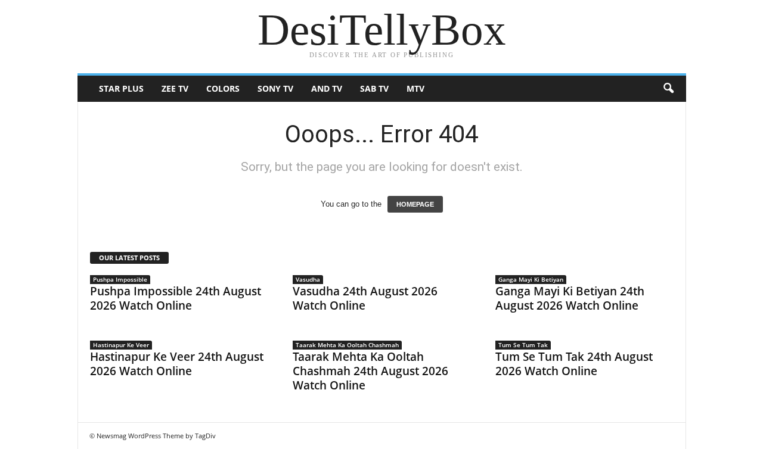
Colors (223, 88)
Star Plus (121, 88)
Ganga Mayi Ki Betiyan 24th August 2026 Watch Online (569, 298)
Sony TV (275, 88)
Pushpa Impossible (120, 279)
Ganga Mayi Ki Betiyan (530, 279)
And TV (326, 88)
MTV (415, 88)
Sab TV (374, 88)
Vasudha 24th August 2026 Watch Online (365, 298)
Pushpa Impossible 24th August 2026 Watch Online (175, 298)
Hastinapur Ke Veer (121, 345)
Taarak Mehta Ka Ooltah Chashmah (347, 345)
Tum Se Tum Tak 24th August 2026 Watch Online (574, 364)
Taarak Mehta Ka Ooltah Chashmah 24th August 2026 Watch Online (370, 371)
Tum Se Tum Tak (523, 345)
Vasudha (308, 279)
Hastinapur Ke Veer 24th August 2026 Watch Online (176, 364)
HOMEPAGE (415, 204)
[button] (668, 89)
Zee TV (175, 88)
